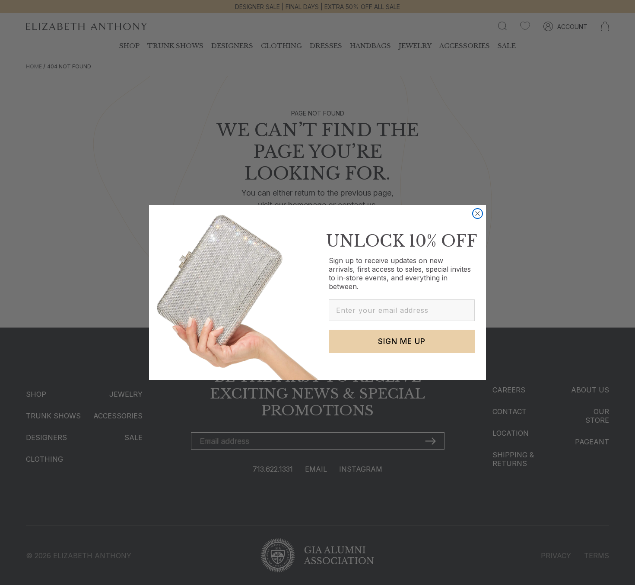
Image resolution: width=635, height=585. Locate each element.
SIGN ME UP (401, 341)
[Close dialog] (478, 214)
